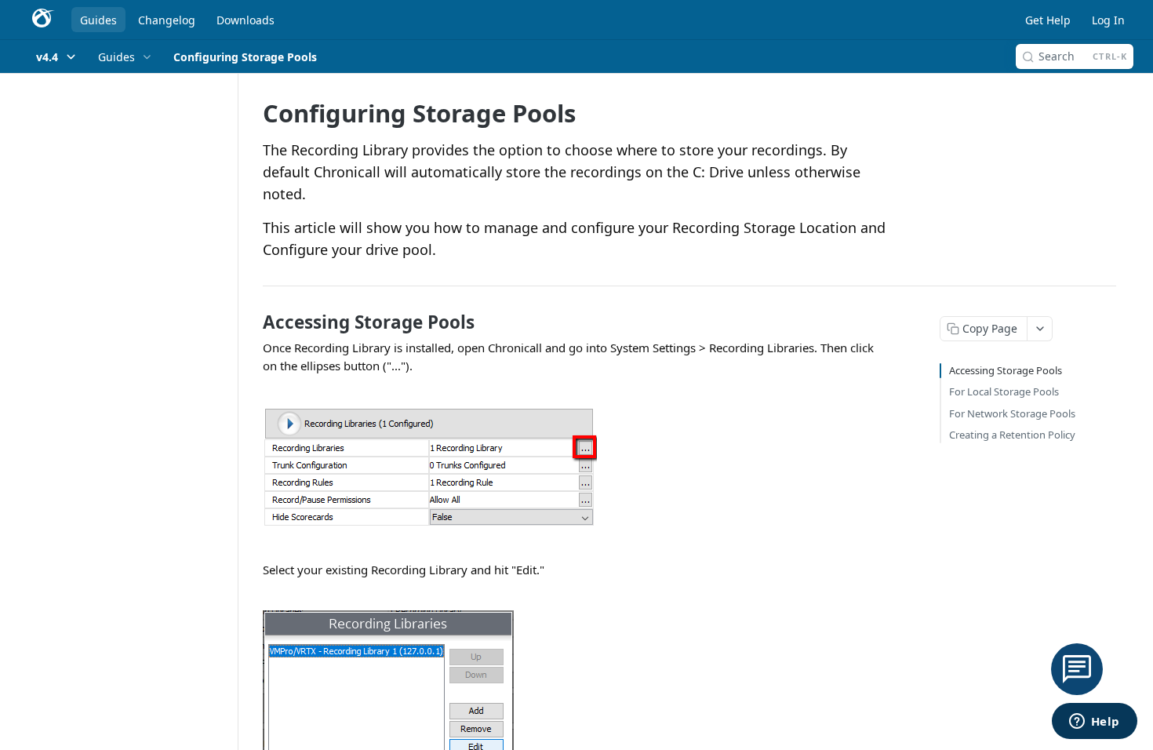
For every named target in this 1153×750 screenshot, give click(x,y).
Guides (98, 20)
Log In (1108, 20)
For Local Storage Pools (1004, 391)
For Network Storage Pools (1012, 413)
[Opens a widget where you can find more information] (1094, 722)
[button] (576, 467)
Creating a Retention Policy (1012, 435)
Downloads (245, 20)
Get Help (1048, 20)
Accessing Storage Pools (1005, 370)
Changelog (166, 20)
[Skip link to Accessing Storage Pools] (252, 322)
